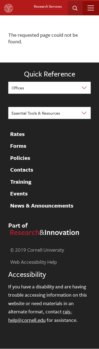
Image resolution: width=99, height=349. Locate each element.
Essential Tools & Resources (36, 113)
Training (20, 182)
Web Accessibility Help (33, 261)
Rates (17, 134)
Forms (18, 146)
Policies (20, 158)
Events (19, 194)
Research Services (48, 6)
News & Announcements (41, 205)
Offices (18, 88)
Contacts (21, 170)
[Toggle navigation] (91, 8)
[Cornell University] (8, 8)
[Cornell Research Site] (43, 231)
